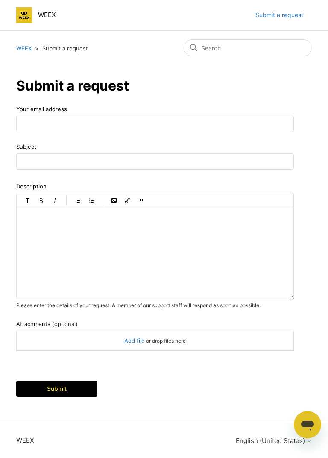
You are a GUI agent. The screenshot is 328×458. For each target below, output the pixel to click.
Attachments (47, 323)
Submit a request (279, 14)
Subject (26, 146)
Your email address (41, 109)
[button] (28, 200)
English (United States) (271, 440)
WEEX (24, 48)
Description (31, 186)
